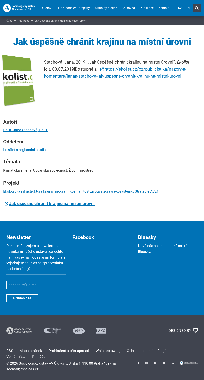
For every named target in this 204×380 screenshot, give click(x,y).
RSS (9, 351)
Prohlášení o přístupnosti (69, 351)
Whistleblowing (108, 351)
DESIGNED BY (180, 330)
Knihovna (128, 8)
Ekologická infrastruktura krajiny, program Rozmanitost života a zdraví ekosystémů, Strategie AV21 (81, 191)
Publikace (147, 8)
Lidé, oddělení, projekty (74, 8)
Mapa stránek (31, 351)
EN (188, 8)
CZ (180, 8)
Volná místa (16, 356)
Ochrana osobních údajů (146, 351)
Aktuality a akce (106, 8)
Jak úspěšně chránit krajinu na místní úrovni (52, 203)
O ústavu (47, 8)
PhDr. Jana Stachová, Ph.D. (25, 130)
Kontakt (163, 8)
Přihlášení (40, 356)
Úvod (9, 20)
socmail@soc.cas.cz (22, 369)
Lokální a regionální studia (24, 150)
